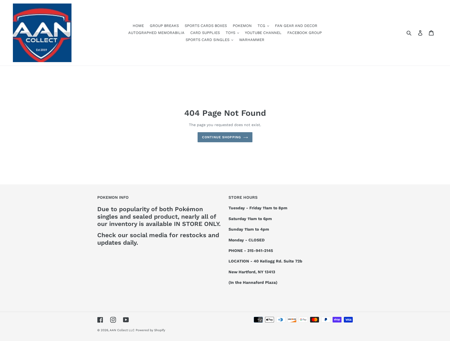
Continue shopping (221, 137)
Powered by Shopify (150, 330)
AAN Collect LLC (122, 330)
